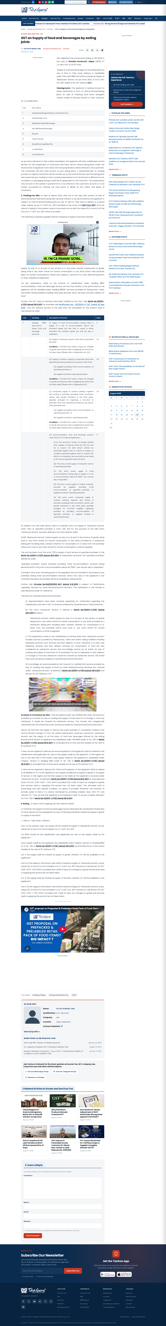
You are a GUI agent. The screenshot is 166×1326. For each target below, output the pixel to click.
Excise (80, 18)
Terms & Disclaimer (138, 1317)
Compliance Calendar (111, 1304)
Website (27, 1221)
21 (132, 415)
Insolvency (84, 1304)
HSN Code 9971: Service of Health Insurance (42, 1043)
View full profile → (32, 1031)
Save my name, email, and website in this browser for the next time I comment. (53, 1231)
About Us (129, 1293)
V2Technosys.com (63, 1317)
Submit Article (131, 1297)
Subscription (100, 2)
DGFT (117, 18)
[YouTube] (39, 2)
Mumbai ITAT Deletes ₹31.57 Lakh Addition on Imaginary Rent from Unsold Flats (127, 161)
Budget (45, 18)
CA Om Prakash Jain (32, 49)
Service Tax (55, 18)
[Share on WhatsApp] (97, 50)
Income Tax (34, 18)
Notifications (107, 1293)
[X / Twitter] (36, 2)
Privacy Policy (125, 1317)
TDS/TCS (60, 1304)
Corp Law (148, 18)
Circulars (106, 1297)
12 (122, 410)
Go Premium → (127, 104)
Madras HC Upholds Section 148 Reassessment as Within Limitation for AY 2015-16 (126, 139)
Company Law (69, 18)
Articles (50, 29)
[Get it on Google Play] (107, 1274)
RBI (124, 18)
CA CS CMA (107, 18)
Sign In (139, 2)
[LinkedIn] (43, 2)
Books (113, 2)
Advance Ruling (39, 995)
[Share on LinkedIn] (92, 50)
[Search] (88, 2)
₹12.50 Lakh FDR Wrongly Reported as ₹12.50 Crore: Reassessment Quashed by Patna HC (126, 215)
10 (111, 410)
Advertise (129, 1300)
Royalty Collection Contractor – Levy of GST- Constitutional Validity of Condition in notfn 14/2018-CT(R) (53, 1052)
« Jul (110, 427)
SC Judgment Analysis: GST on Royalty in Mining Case (46, 1047)
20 (127, 415)
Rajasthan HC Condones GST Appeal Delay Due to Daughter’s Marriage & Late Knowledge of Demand (125, 150)
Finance (137, 18)
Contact (129, 1304)
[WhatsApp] (49, 2)
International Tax (63, 1307)
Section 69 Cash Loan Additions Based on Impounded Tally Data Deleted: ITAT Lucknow (126, 257)
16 (142, 410)
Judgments (107, 1300)
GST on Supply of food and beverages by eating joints (58, 40)
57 (62, 1026)
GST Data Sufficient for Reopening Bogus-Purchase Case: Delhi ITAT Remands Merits (124, 193)
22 (137, 415)
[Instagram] (46, 2)
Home (24, 18)
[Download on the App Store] (124, 1274)
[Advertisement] (38, 79)
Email (26, 1212)
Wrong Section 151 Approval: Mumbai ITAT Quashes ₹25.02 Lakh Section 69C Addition (79, 23)
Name (27, 1202)
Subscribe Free (72, 1271)
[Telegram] (52, 2)
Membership (130, 1307)
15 (137, 410)
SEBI (129, 18)
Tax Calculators (108, 1307)
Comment (28, 1175)
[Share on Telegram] (102, 50)
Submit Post (127, 2)
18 (116, 415)
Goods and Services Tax (36, 29)
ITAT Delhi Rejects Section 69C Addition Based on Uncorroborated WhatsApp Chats (126, 246)
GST (98, 18)
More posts (114, 169)
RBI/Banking (84, 1300)
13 (127, 410)
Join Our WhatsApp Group (38, 1072)
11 (116, 410)
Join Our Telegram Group (66, 1072)
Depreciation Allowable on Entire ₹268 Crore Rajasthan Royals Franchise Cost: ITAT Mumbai (127, 285)
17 (111, 415)
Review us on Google (36, 1077)
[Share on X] (87, 50)
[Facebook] (33, 2)
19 (122, 415)
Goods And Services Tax (59, 995)
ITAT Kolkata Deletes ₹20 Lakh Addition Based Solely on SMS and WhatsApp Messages (126, 204)
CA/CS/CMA (84, 1307)
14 (132, 410)
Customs (90, 18)
